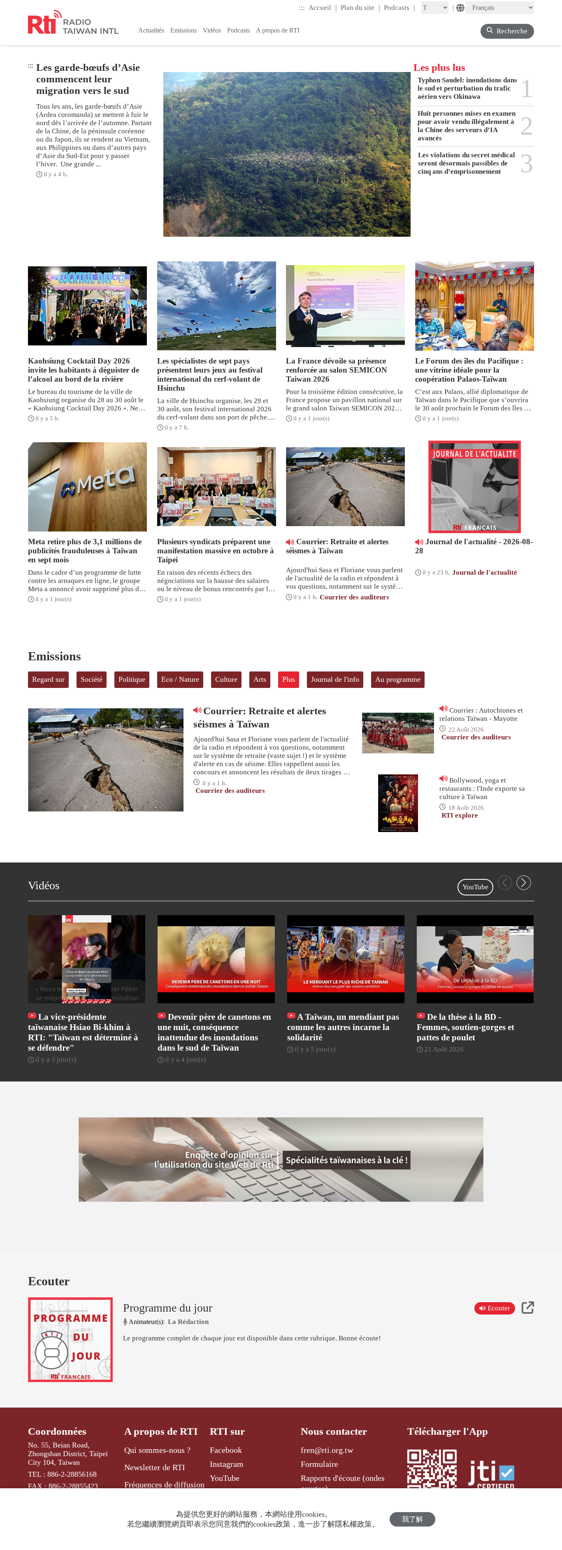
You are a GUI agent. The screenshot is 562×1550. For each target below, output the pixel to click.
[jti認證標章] (496, 1477)
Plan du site (360, 7)
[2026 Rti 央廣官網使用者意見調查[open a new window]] (281, 1159)
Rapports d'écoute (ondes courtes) (343, 1482)
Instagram (227, 1463)
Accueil (323, 7)
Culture (226, 679)
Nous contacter (334, 1431)
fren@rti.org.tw (327, 1449)
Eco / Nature (180, 679)
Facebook (226, 1449)
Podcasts (399, 7)
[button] (523, 882)
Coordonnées (57, 1431)
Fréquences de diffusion (164, 1484)
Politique (131, 679)
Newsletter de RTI (154, 1467)
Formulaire (319, 1463)
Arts (259, 679)
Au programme (397, 679)
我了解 (412, 1519)
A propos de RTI (161, 1431)
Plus (288, 679)
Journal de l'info (335, 679)
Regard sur (48, 679)
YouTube (475, 887)
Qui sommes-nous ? (157, 1449)
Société (91, 679)
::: (302, 8)
